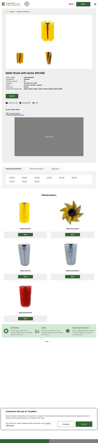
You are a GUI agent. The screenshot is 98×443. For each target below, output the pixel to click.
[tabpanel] (18, 331)
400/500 (24, 178)
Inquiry (83, 4)
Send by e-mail (13, 103)
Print (36, 103)
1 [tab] (47, 341)
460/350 (36, 178)
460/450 (61, 178)
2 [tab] (51, 341)
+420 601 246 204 (14, 113)
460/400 (49, 178)
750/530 (36, 181)
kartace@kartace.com (17, 115)
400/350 (12, 178)
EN (72, 4)
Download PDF (26, 103)
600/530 (74, 178)
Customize (65, 424)
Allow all (84, 424)
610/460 (12, 181)
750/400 (24, 181)
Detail (25, 234)
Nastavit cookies (49, 136)
